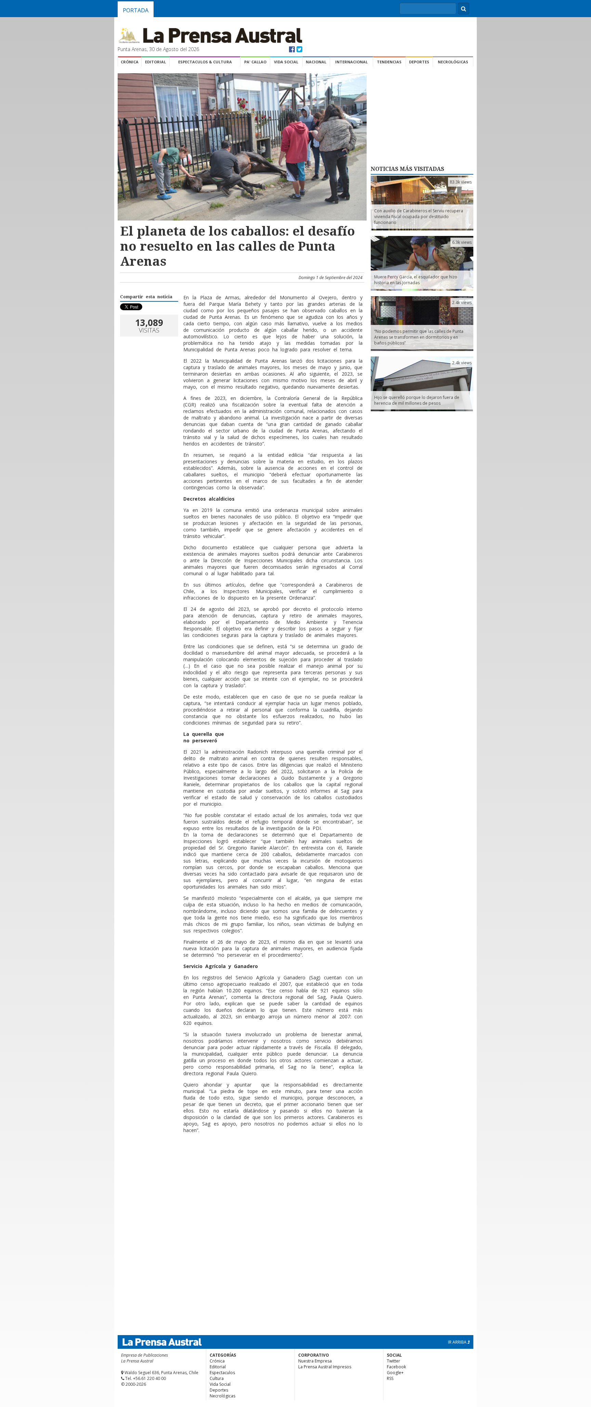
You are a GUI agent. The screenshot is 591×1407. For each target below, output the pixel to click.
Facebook (396, 1367)
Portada (135, 10)
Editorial (155, 61)
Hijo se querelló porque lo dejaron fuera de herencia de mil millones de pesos (416, 400)
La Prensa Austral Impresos (324, 1367)
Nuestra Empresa (315, 1361)
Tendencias (389, 61)
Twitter (393, 1361)
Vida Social (286, 61)
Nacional (316, 61)
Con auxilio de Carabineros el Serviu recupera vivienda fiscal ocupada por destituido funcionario (418, 216)
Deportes (419, 61)
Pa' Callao (255, 61)
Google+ (395, 1372)
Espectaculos (222, 1372)
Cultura (217, 1378)
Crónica (130, 61)
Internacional (351, 61)
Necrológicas (453, 61)
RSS (390, 1378)
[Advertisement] (241, 1160)
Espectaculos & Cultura (205, 61)
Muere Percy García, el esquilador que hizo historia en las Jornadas (415, 280)
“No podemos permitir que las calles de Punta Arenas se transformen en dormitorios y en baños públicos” (418, 337)
